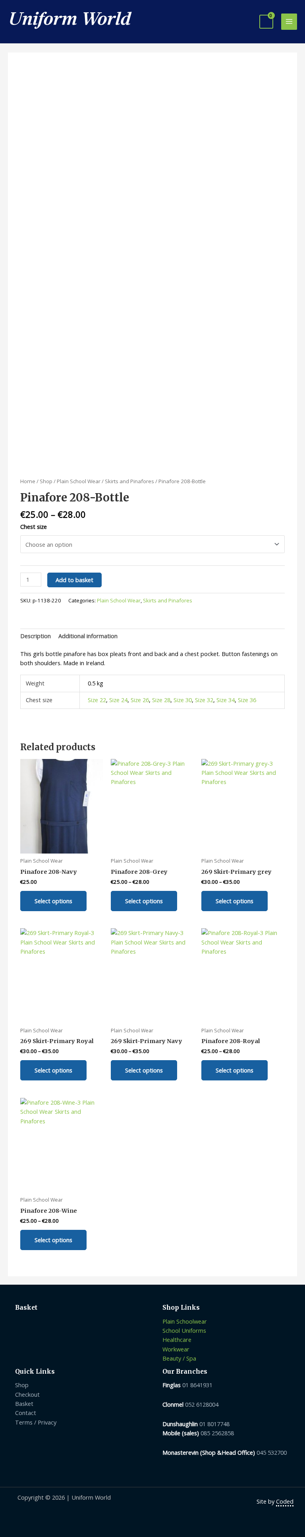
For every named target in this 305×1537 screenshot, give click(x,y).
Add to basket (74, 580)
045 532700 (272, 1452)
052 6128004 (201, 1404)
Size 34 (225, 700)
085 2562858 (217, 1433)
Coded (284, 1501)
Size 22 (97, 700)
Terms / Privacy (35, 1422)
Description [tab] (35, 636)
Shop (46, 481)
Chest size (33, 526)
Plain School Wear (78, 481)
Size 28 (161, 700)
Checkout (27, 1394)
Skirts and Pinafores (129, 481)
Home (27, 481)
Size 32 (204, 700)
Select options (53, 901)
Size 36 (247, 700)
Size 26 (140, 700)
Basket (24, 1403)
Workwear (175, 1349)
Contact (25, 1413)
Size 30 (183, 700)
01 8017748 (214, 1424)
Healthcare (176, 1339)
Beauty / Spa (179, 1358)
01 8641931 (197, 1385)
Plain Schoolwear (184, 1321)
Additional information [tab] (88, 636)
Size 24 (118, 700)
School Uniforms (184, 1330)
